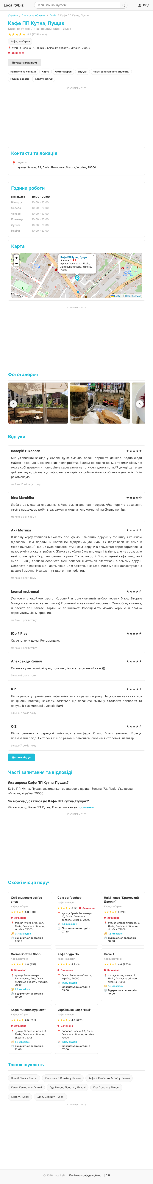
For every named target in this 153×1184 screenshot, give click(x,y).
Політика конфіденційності (86, 1175)
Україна (13, 15)
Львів (52, 15)
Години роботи (19, 78)
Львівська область (34, 15)
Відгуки (82, 71)
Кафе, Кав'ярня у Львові (26, 1087)
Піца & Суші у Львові (24, 1078)
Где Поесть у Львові (106, 1087)
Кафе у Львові (20, 1096)
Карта (45, 71)
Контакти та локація (23, 71)
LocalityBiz (14, 5)
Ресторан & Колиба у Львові (63, 1078)
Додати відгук (44, 78)
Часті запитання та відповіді (111, 71)
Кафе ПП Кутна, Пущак (73, 257)
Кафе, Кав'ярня (20, 41)
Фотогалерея (63, 71)
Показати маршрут (24, 62)
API (108, 1175)
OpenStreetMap (133, 295)
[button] (77, 279)
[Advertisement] (76, 116)
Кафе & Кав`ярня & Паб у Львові (109, 1078)
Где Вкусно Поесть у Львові (67, 1087)
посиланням (87, 807)
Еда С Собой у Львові (50, 1096)
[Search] (123, 5)
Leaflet (117, 295)
